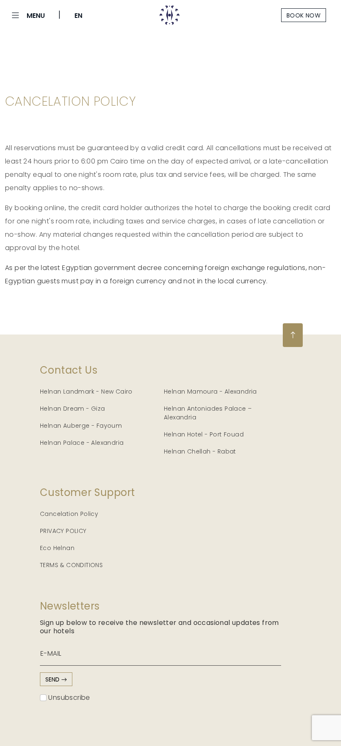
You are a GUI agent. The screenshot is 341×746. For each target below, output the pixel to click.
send (53, 679)
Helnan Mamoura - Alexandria (210, 391)
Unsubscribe (68, 697)
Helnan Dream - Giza (72, 408)
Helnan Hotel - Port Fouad (204, 434)
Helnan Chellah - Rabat (200, 451)
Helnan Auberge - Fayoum (81, 425)
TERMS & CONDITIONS (71, 565)
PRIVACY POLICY (63, 531)
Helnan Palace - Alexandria (82, 443)
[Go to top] (293, 335)
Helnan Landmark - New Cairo (86, 391)
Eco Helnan (57, 548)
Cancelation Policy (69, 514)
